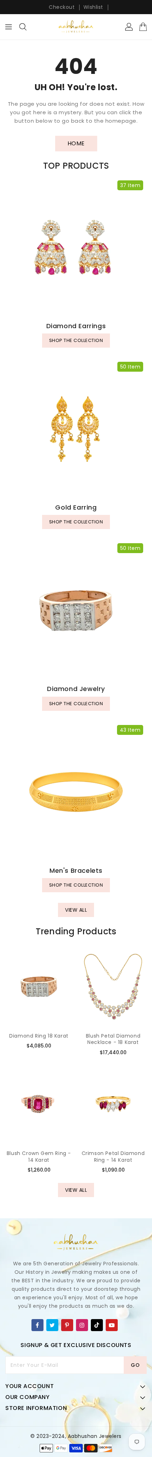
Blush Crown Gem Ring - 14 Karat (39, 1156)
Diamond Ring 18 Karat (39, 1036)
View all (76, 909)
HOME (76, 143)
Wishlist (93, 7)
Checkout (62, 7)
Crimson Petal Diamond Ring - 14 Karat (113, 1156)
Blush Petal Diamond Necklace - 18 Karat (113, 1039)
